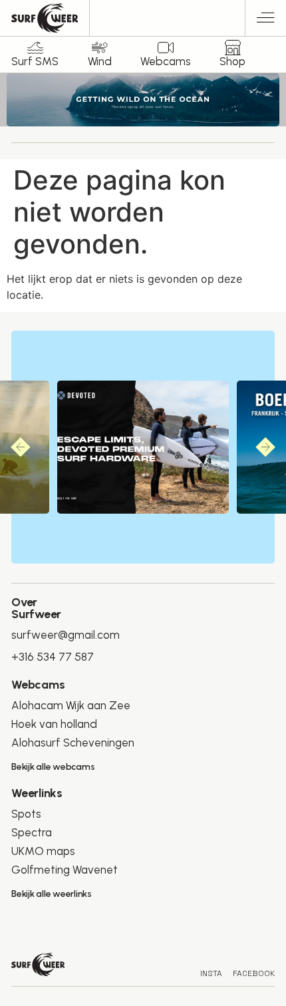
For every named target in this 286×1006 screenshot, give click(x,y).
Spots (26, 813)
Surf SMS (35, 61)
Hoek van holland (54, 724)
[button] (266, 20)
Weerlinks (37, 793)
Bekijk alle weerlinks (51, 894)
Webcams (165, 61)
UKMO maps (43, 851)
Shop (232, 61)
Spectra (31, 832)
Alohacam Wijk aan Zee (70, 705)
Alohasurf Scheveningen (72, 742)
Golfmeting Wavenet (64, 869)
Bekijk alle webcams (52, 766)
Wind (100, 61)
